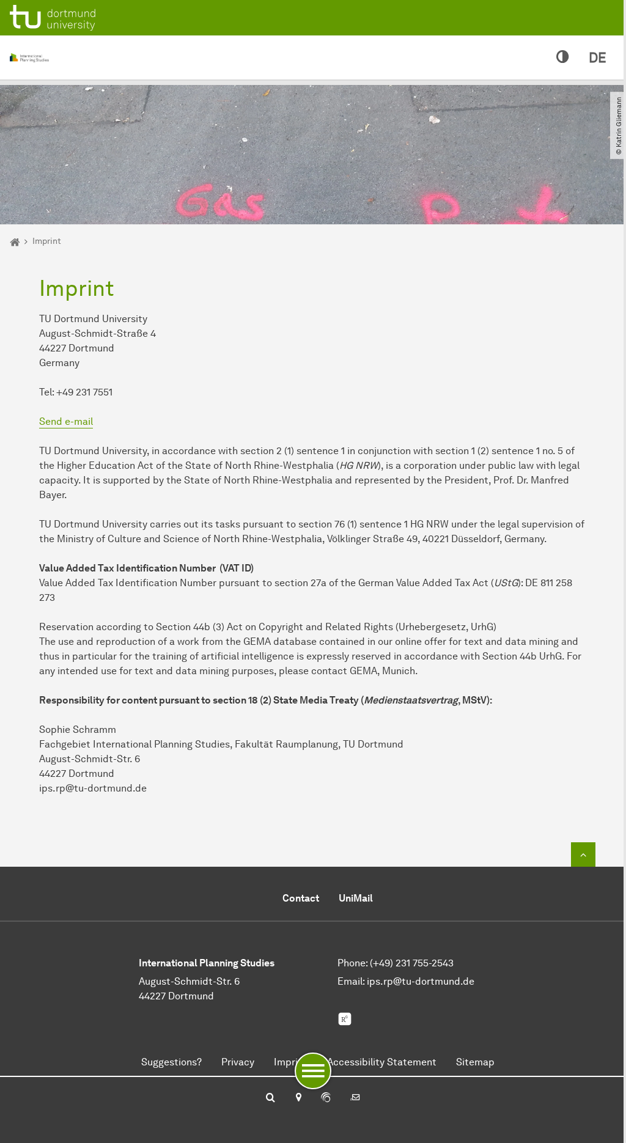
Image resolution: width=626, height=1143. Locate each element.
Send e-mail (66, 421)
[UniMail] (355, 1098)
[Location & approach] (298, 1098)
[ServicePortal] (326, 1098)
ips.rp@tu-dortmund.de (420, 981)
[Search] (270, 1098)
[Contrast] (563, 57)
